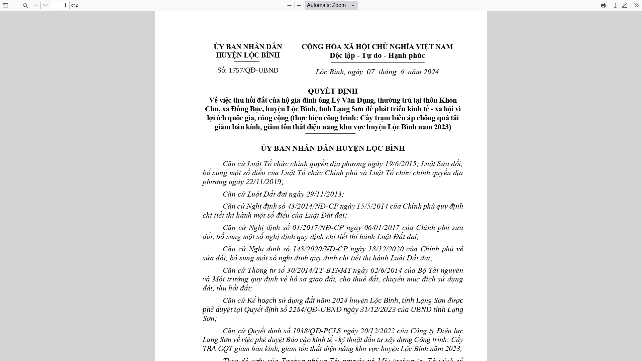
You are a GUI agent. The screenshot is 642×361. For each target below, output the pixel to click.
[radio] (615, 5)
